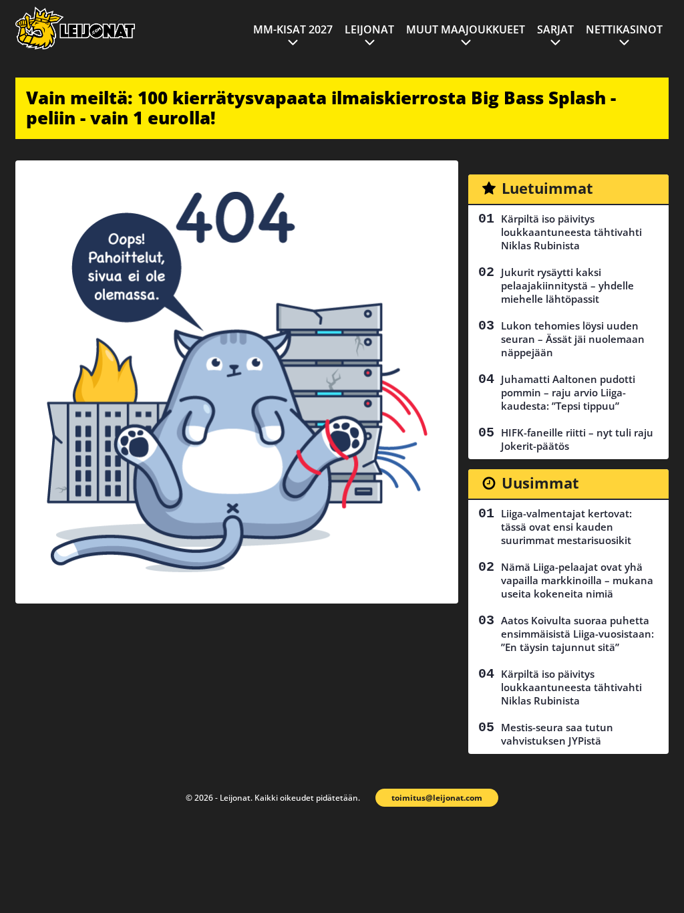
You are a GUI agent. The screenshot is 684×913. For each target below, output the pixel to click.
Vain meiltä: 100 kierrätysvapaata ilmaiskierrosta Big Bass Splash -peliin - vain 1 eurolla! (321, 108)
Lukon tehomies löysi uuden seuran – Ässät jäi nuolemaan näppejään (573, 339)
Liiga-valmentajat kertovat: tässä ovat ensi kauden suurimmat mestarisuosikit (566, 527)
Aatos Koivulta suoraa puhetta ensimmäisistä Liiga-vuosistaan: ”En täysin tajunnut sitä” (577, 634)
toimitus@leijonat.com (436, 797)
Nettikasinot (624, 29)
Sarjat (555, 29)
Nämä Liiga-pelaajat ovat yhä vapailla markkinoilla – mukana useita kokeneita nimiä (577, 580)
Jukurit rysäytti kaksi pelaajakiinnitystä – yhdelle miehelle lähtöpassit (567, 285)
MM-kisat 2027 (293, 29)
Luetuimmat (547, 188)
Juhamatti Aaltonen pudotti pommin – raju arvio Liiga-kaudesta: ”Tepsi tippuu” (568, 392)
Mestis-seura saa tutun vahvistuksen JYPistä (557, 734)
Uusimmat (540, 483)
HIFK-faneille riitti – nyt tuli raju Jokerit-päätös (577, 439)
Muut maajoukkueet (465, 29)
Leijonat (369, 29)
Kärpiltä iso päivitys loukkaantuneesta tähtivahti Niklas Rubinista (571, 232)
